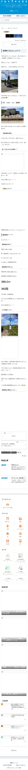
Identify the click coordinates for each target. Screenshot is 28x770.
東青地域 (14, 452)
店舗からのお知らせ (20, 765)
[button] (26, 20)
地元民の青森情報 (6, 452)
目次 (12, 44)
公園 (20, 452)
